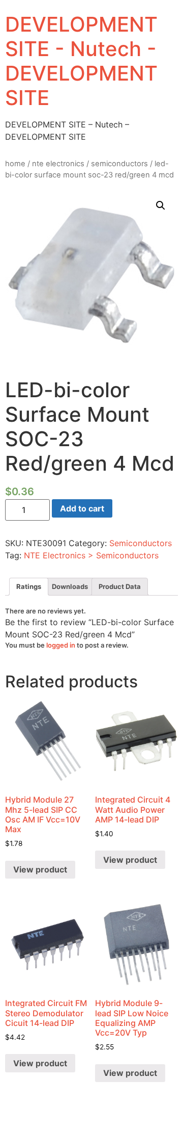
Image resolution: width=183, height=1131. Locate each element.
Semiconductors (119, 163)
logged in (60, 645)
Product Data (120, 586)
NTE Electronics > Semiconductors (91, 555)
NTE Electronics (58, 163)
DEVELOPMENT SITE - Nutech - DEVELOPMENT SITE (81, 61)
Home (15, 163)
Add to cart (82, 508)
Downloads (70, 586)
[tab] (28, 587)
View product (40, 869)
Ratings (28, 586)
